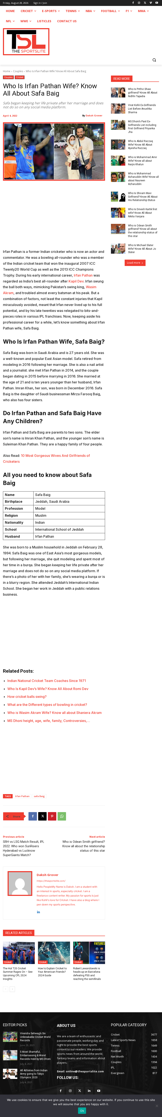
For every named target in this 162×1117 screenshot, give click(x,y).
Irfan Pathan (83, 275)
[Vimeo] (150, 3)
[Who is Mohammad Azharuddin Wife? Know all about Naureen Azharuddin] (118, 177)
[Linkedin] (38, 911)
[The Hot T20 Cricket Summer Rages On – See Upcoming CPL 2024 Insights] (19, 953)
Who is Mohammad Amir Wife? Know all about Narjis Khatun (142, 161)
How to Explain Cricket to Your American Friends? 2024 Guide (52, 972)
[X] (145, 3)
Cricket (19, 77)
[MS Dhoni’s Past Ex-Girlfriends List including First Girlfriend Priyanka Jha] (118, 125)
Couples (18, 71)
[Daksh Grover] (20, 893)
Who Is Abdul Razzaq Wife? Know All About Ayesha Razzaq (140, 145)
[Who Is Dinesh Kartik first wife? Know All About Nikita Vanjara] (118, 213)
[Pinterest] (52, 816)
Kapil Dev (76, 281)
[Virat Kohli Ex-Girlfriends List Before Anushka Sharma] (118, 108)
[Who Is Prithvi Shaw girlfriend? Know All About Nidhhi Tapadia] (118, 92)
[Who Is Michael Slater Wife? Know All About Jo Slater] (118, 249)
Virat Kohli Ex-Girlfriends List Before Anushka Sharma (142, 109)
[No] (157, 1106)
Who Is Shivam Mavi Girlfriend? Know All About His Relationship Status (143, 197)
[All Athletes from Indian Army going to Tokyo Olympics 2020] (10, 1074)
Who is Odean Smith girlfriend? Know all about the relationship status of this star (83, 846)
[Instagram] (139, 3)
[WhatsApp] (62, 816)
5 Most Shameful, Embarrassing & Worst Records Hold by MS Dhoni (35, 1055)
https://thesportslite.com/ (51, 880)
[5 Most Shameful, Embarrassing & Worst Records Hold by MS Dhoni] (10, 1055)
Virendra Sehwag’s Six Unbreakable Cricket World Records (35, 1037)
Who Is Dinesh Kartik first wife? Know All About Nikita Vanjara (142, 213)
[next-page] (12, 989)
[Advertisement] (54, 217)
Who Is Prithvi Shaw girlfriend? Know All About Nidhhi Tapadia (142, 93)
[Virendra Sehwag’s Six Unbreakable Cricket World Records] (10, 1037)
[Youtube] (156, 3)
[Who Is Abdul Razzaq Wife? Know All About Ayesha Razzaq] (118, 144)
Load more (133, 262)
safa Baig (39, 796)
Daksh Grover (94, 115)
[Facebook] (133, 3)
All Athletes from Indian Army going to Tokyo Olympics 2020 (33, 1074)
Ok (82, 1110)
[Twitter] (79, 1091)
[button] (154, 60)
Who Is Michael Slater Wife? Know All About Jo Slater (142, 249)
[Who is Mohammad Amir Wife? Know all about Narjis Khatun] (118, 161)
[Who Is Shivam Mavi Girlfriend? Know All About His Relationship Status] (118, 196)
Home (6, 71)
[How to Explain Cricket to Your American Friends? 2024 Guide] (54, 953)
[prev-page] (5, 989)
